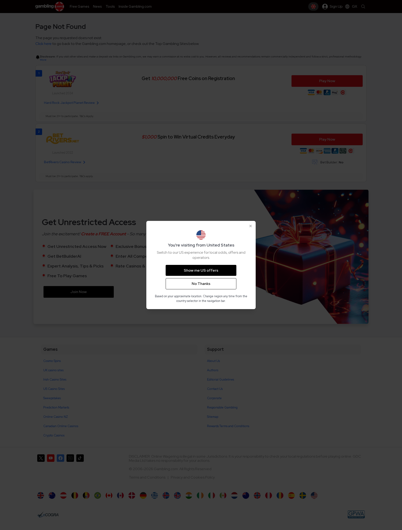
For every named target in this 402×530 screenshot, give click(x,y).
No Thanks (201, 283)
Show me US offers (201, 270)
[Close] (250, 226)
